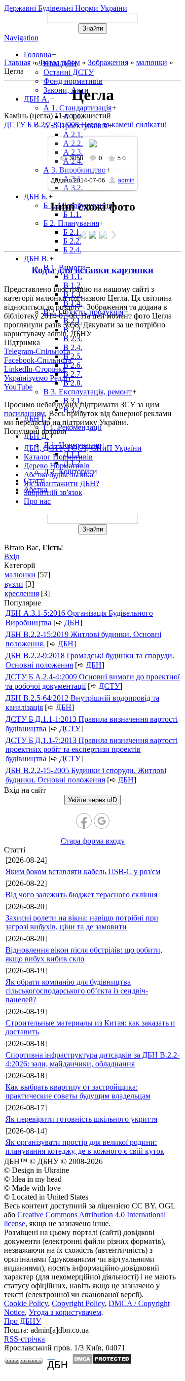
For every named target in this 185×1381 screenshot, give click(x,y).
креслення (21, 593)
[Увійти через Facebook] (84, 821)
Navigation (21, 38)
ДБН (72, 622)
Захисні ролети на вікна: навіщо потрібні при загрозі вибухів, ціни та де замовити (81, 922)
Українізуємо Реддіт (37, 378)
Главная (17, 62)
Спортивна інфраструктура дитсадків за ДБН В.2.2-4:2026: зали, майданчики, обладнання (92, 1059)
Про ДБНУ (22, 1321)
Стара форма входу (93, 841)
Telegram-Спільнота (37, 351)
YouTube (18, 387)
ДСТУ (109, 686)
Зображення (108, 62)
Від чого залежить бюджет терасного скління (81, 894)
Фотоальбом (59, 62)
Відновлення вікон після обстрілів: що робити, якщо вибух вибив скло (83, 954)
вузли (13, 584)
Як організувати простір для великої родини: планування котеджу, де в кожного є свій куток (84, 1146)
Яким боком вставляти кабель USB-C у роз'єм (82, 871)
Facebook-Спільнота (38, 360)
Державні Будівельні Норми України (65, 8)
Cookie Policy (26, 1303)
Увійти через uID (92, 800)
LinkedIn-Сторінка (35, 369)
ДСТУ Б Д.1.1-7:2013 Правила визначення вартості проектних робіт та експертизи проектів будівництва (91, 749)
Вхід (11, 556)
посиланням (24, 413)
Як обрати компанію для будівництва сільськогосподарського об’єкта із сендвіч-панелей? (76, 991)
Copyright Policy (78, 1303)
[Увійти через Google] (102, 821)
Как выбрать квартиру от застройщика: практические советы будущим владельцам (77, 1091)
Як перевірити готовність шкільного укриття (81, 1119)
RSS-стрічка (24, 1339)
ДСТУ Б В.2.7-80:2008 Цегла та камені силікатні (85, 124)
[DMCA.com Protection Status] (102, 1362)
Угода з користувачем (65, 1312)
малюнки (151, 62)
